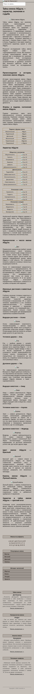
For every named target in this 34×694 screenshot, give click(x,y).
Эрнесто (7, 579)
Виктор (7, 554)
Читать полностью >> (17, 608)
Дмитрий (7, 559)
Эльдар (7, 576)
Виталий (7, 556)
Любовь (7, 562)
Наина (7, 574)
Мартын (7, 571)
